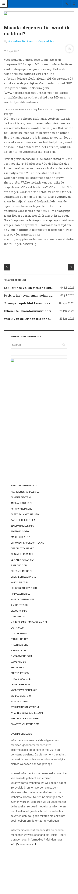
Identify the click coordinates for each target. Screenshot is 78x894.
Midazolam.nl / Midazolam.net (29, 622)
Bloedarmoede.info (22, 525)
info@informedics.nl (23, 844)
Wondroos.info (20, 701)
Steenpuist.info (20, 673)
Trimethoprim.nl (20, 684)
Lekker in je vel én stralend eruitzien (32, 288)
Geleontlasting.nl (22, 571)
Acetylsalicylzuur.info (25, 514)
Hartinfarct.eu (20, 582)
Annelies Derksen (21, 41)
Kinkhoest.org (19, 605)
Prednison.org (19, 645)
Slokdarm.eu (18, 662)
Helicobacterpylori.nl (24, 588)
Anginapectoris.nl (22, 503)
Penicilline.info (20, 639)
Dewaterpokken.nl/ (22, 560)
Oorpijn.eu (17, 628)
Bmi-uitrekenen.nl (21, 537)
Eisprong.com (19, 565)
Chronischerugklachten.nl (27, 543)
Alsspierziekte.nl (21, 497)
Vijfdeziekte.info (21, 696)
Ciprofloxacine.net (22, 548)
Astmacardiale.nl (21, 508)
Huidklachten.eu (20, 594)
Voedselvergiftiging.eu (24, 690)
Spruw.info (17, 667)
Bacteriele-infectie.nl (24, 520)
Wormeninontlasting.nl (25, 707)
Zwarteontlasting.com (25, 724)
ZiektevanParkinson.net (25, 718)
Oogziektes (46, 41)
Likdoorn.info (19, 611)
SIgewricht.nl (19, 650)
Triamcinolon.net (21, 679)
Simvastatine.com (21, 656)
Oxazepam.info (19, 633)
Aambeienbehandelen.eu (25, 491)
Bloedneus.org (20, 531)
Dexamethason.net (22, 554)
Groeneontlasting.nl (23, 577)
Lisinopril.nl (18, 616)
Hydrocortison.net (22, 599)
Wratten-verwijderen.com (27, 713)
